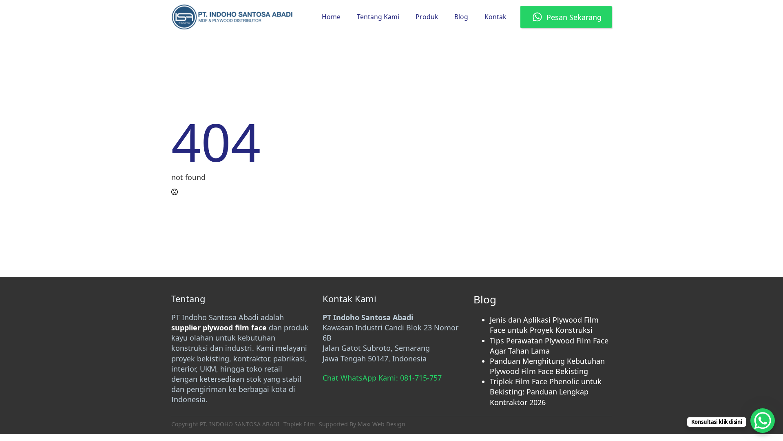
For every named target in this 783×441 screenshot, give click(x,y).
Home (331, 16)
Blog (461, 16)
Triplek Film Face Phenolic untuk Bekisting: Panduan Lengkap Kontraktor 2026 (546, 391)
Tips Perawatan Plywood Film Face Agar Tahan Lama (549, 346)
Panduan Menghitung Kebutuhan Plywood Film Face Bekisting (547, 366)
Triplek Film (299, 424)
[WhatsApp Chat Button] (762, 420)
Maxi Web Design (381, 424)
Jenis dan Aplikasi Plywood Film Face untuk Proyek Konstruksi (544, 325)
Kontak (495, 16)
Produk (427, 16)
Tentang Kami (378, 16)
